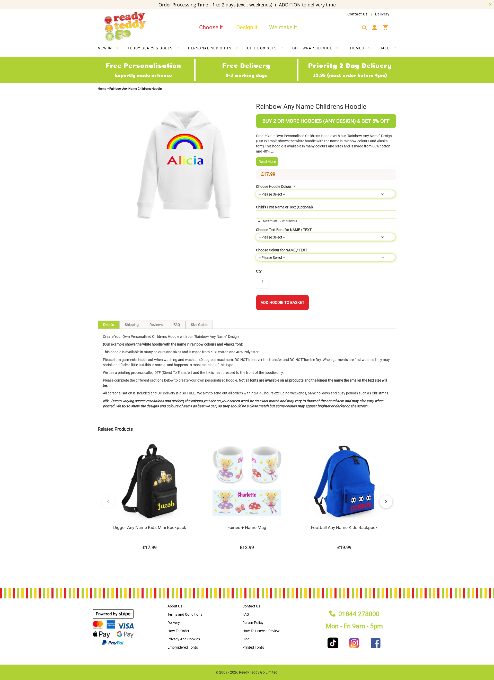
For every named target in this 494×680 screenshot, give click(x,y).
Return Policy (252, 623)
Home (102, 89)
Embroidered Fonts (182, 647)
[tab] (365, 28)
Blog (246, 639)
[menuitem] (108, 48)
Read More (267, 162)
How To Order (178, 631)
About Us (174, 606)
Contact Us (357, 14)
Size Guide (199, 325)
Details (108, 325)
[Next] (386, 501)
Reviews (156, 325)
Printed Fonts (253, 647)
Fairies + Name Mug (246, 527)
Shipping (132, 325)
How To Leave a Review (261, 631)
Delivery (382, 14)
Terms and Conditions (184, 614)
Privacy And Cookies (183, 639)
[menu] (247, 49)
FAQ (176, 325)
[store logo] (125, 27)
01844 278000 (359, 614)
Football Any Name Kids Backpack (344, 527)
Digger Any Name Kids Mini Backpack (149, 527)
